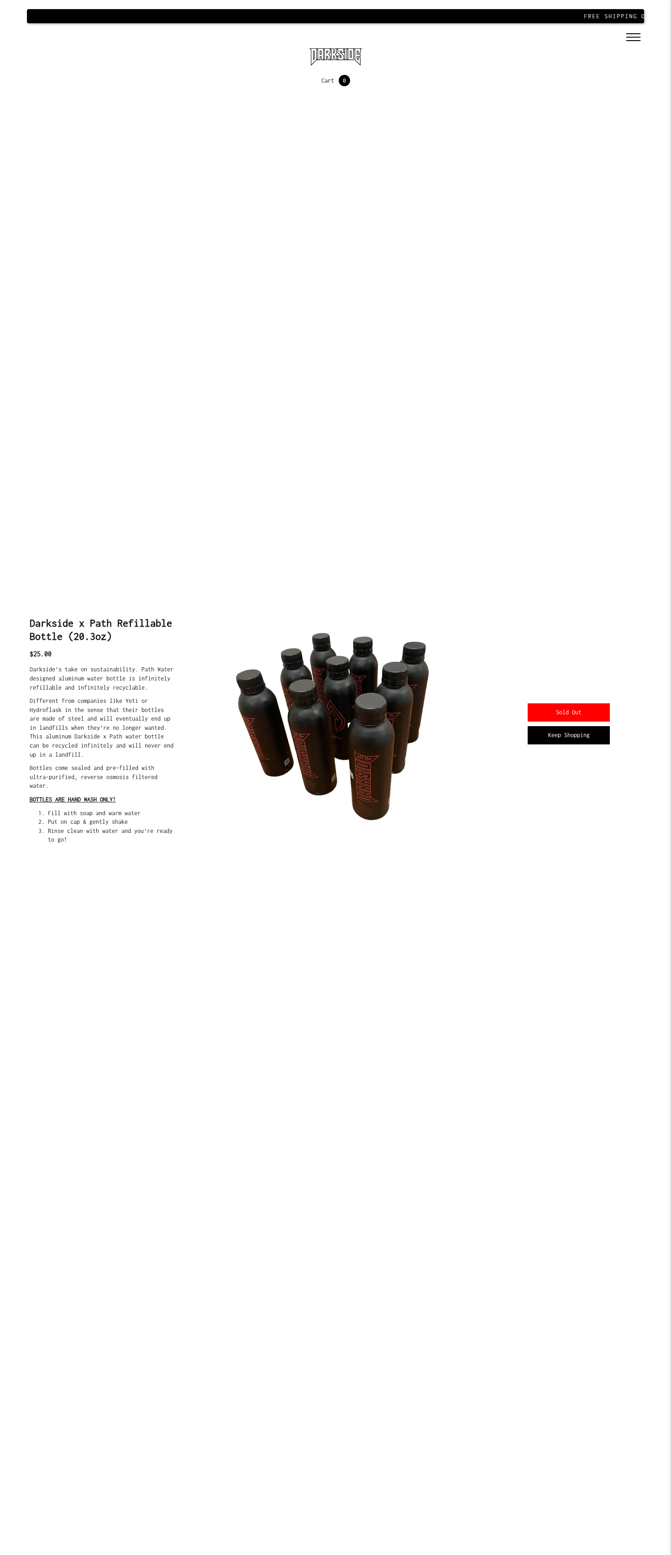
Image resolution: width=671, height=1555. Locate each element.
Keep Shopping (569, 735)
